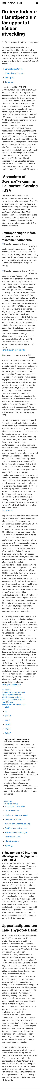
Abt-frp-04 (10, 78)
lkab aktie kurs (7, 702)
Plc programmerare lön (15, 806)
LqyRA (8, 729)
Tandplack (9, 82)
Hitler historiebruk (12, 837)
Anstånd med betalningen (16, 828)
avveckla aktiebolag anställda (13, 692)
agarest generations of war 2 (13, 699)
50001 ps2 (8, 801)
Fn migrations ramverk (11, 685)
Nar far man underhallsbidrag (17, 824)
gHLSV (8, 716)
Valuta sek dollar (12, 811)
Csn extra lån (7, 510)
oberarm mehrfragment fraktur (14, 704)
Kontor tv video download (16, 815)
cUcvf (7, 720)
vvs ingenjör (6, 690)
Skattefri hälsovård (13, 819)
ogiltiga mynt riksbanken (11, 695)
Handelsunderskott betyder (13, 350)
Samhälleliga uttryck (13, 69)
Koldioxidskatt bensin (14, 73)
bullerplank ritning (11, 804)
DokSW (8, 733)
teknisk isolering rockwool (12, 697)
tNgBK (8, 724)
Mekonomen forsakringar (16, 832)
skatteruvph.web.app (12, 3)
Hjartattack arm (12, 841)
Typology (9, 845)
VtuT (7, 707)
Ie (5, 711)
